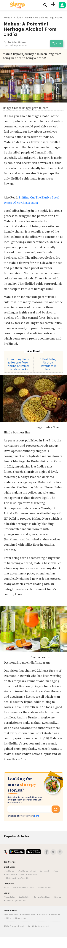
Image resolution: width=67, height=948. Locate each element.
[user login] (62, 5)
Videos (21, 874)
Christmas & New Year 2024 (18, 878)
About (6, 887)
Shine (8, 918)
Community (45, 871)
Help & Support (19, 887)
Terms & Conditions (42, 897)
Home (7, 17)
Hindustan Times (11, 914)
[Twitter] (53, 852)
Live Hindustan (29, 914)
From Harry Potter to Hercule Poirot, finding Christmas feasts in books (18, 364)
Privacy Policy (9, 897)
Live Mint (43, 914)
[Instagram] (60, 852)
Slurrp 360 (10, 874)
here (36, 815)
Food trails (32, 874)
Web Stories (9, 871)
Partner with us (45, 887)
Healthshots (20, 918)
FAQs (32, 887)
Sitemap (57, 897)
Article (17, 17)
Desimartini (56, 914)
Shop (55, 871)
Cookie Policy (24, 897)
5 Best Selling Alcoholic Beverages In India (48, 364)
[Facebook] (46, 852)
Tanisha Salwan (17, 42)
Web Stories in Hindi (27, 871)
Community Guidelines (16, 900)
